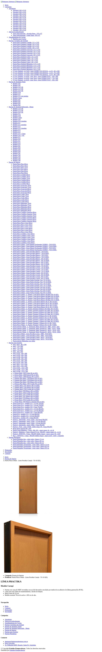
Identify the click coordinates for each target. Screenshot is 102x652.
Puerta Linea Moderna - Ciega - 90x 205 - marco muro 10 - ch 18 (33, 430)
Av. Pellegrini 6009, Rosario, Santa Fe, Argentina (20, 645)
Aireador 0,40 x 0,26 (19, 10)
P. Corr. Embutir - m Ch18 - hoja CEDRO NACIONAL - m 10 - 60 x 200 (36, 71)
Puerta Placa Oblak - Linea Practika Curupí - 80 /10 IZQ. (31, 273)
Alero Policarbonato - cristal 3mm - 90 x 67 (26, 35)
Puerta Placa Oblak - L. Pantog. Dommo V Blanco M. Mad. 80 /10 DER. (36, 321)
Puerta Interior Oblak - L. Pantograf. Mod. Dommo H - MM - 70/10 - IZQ (36, 327)
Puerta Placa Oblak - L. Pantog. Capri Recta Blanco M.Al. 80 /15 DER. (35, 307)
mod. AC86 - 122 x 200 (20, 369)
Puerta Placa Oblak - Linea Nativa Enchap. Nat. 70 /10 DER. (32, 282)
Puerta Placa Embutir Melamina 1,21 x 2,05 (26, 64)
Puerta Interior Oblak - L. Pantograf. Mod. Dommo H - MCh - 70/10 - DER (37, 332)
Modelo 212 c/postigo (19, 128)
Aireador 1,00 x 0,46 (19, 30)
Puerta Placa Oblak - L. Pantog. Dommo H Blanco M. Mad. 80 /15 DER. (36, 314)
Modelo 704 (16, 159)
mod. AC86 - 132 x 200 (20, 371)
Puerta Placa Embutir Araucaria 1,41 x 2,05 (26, 51)
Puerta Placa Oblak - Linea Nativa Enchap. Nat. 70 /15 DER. (32, 285)
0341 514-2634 (9, 643)
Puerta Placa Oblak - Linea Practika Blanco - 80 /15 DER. (31, 264)
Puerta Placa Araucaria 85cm (22, 191)
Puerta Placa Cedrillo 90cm (21, 184)
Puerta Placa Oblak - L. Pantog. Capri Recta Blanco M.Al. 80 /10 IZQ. (35, 302)
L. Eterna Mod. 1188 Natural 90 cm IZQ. (26, 375)
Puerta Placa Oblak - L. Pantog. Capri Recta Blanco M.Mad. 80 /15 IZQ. (36, 298)
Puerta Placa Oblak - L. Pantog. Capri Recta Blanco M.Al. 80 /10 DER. (35, 303)
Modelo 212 (16, 126)
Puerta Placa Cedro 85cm (21, 200)
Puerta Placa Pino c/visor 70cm (22, 225)
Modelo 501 (16, 100)
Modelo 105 (16, 85)
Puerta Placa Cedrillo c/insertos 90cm (24, 221)
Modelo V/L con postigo (20, 96)
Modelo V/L (17, 94)
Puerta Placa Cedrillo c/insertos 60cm (24, 212)
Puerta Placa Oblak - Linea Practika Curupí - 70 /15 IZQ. (31, 269)
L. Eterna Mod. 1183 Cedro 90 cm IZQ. (25, 373)
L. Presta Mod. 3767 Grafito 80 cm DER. (26, 394)
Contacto (7, 453)
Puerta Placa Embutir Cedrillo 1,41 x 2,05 (26, 44)
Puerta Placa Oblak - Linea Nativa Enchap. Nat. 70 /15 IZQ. (32, 284)
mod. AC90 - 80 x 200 (20, 359)
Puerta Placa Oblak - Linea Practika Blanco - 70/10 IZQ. (30, 251)
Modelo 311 (16, 141)
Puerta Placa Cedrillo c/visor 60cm (23, 234)
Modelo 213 (16, 130)
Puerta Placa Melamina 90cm (22, 210)
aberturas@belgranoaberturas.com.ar (16, 641)
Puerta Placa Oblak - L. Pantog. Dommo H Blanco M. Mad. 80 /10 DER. (36, 310)
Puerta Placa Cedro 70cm (21, 194)
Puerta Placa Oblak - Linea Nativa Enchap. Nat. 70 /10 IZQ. (32, 280)
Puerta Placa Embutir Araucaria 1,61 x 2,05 (26, 53)
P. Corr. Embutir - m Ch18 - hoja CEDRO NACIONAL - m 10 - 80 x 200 (36, 75)
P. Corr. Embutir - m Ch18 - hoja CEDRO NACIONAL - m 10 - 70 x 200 (36, 73)
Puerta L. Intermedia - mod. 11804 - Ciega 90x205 (29, 425)
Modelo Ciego (17, 98)
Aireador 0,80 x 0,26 (19, 14)
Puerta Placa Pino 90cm (20, 173)
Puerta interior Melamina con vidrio (24, 341)
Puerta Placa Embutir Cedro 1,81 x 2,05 (25, 62)
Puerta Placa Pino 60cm (20, 164)
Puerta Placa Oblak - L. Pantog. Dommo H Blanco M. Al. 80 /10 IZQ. (35, 316)
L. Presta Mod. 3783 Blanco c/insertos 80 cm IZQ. (29, 402)
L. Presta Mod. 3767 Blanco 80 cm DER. (26, 396)
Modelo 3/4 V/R (18, 91)
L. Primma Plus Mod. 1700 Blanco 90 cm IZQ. (28, 378)
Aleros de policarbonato (12, 621)
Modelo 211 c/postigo (19, 125)
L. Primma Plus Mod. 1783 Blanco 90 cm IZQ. (28, 382)
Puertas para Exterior (11, 632)
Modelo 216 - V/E (18, 135)
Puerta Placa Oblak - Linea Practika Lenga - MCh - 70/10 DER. (33, 339)
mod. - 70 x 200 (18, 346)
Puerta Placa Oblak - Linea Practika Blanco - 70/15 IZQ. (30, 255)
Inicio (6, 5)
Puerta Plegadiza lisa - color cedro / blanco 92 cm (28, 443)
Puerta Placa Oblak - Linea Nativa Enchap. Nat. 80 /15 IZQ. (32, 291)
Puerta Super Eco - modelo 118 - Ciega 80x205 (28, 412)
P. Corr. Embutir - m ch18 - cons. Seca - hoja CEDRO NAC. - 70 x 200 (35, 78)
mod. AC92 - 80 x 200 (20, 362)
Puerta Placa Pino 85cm (20, 171)
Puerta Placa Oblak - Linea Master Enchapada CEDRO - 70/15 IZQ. (34, 248)
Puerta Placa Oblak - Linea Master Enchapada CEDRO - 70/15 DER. (35, 250)
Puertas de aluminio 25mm (13, 626)
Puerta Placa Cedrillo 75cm (21, 178)
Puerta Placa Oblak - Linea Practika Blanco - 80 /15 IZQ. (31, 262)
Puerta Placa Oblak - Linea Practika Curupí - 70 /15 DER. (31, 271)
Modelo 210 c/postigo (19, 121)
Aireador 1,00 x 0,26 (19, 16)
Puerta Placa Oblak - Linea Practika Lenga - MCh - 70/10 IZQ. (32, 337)
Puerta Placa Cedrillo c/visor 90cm (23, 243)
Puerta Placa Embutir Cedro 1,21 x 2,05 (25, 57)
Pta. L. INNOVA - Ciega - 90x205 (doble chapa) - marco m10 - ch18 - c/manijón (38, 436)
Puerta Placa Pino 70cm (20, 166)
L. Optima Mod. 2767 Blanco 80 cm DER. (26, 386)
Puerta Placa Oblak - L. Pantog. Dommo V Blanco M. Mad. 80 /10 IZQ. (35, 319)
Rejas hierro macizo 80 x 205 (22, 428)
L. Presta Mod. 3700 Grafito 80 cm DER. (26, 393)
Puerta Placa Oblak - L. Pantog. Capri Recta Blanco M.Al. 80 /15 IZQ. (35, 305)
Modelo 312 (16, 142)
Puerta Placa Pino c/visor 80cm (22, 228)
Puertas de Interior (10, 459)
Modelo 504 (16, 105)
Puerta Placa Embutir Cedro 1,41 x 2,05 (25, 58)
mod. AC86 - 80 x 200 (20, 357)
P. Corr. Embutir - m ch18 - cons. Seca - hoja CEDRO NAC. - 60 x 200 (35, 76)
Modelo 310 (16, 139)
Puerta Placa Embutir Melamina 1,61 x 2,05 (26, 67)
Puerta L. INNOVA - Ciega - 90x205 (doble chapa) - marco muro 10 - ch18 (36, 434)
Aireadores (8, 619)
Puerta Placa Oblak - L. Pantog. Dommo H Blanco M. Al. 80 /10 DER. (35, 318)
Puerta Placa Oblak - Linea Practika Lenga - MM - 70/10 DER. (33, 335)
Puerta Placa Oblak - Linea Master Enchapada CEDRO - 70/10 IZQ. (34, 244)
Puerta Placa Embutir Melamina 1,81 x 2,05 (26, 69)
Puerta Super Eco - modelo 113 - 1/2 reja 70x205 (28, 403)
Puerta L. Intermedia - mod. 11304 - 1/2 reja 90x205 (29, 421)
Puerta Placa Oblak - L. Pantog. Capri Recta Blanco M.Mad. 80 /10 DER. (36, 296)
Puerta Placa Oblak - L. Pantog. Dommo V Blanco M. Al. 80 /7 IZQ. (34, 323)
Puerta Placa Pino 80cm (20, 169)
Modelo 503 (16, 103)
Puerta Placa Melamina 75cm (22, 205)
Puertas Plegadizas (10, 634)
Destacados (8, 450)
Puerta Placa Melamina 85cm (22, 209)
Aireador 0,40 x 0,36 (19, 17)
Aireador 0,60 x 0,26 (19, 12)
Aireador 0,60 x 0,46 (19, 26)
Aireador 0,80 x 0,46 (19, 28)
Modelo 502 (16, 101)
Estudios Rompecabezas (17, 650)
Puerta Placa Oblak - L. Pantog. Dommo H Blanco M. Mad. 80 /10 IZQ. (35, 309)
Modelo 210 (16, 119)
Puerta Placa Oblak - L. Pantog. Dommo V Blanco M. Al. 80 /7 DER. (35, 325)
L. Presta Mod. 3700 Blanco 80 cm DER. (26, 391)
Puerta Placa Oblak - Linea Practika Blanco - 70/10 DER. (31, 253)
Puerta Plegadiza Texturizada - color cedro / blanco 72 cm (31, 444)
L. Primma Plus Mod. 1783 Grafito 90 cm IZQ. (28, 384)
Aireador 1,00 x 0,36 (19, 23)
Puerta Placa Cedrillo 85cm (21, 182)
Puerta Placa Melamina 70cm (22, 203)
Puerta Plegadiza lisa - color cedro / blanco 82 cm (28, 441)
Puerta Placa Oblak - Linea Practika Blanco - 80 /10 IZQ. (31, 259)
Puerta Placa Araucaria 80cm (22, 189)
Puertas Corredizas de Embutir (14, 625)
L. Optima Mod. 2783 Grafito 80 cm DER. (26, 389)
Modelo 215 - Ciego (19, 134)
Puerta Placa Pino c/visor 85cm (22, 230)
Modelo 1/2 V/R (18, 89)
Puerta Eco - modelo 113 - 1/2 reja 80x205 (26, 414)
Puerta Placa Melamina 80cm (22, 207)
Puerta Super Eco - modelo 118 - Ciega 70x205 (28, 407)
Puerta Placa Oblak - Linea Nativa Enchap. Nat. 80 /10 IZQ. (32, 287)
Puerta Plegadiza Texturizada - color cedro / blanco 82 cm (31, 446)
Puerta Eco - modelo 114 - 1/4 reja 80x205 (26, 416)
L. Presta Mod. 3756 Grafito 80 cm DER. (26, 400)
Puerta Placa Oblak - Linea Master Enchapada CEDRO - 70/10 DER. (35, 246)
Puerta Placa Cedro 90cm (21, 201)
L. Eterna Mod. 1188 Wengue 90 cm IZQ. (26, 377)
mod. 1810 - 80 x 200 (19, 344)
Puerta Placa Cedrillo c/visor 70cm (23, 235)
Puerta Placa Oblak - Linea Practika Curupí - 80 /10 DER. (31, 275)
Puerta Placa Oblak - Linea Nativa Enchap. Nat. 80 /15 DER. (32, 293)
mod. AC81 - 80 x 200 (20, 353)
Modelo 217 (16, 137)
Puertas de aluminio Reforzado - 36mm (17, 628)
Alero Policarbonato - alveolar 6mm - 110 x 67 (27, 33)
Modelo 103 (16, 83)
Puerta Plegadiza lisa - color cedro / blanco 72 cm (28, 439)
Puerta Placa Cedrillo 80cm (21, 180)
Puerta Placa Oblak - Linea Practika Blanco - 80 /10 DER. (31, 260)
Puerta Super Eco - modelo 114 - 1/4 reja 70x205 (28, 405)
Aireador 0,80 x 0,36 (19, 21)
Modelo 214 (16, 132)
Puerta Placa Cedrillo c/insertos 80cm (24, 218)
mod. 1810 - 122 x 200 (20, 364)
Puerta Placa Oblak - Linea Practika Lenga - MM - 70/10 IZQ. (32, 334)
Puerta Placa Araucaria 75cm (22, 187)
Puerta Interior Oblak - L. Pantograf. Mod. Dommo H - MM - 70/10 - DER (36, 328)
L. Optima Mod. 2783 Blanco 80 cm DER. (26, 387)
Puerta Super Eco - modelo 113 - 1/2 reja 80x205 (28, 409)
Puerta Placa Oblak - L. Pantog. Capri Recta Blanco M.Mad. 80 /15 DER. (36, 300)
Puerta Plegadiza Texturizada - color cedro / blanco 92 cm (31, 448)
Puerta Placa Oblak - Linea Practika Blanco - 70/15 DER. (31, 257)
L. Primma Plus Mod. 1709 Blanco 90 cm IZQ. (28, 380)
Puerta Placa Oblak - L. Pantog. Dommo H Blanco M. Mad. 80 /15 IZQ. (35, 312)
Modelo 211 (16, 123)
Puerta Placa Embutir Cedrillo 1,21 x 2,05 (26, 42)
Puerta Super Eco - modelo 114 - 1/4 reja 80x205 (28, 411)
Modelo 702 (16, 155)
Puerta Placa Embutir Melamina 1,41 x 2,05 (26, 66)
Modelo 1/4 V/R (18, 87)
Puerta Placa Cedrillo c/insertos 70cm (24, 214)
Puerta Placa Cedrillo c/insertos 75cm (24, 216)
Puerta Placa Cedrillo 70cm (21, 176)
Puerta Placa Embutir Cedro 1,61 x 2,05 (25, 60)
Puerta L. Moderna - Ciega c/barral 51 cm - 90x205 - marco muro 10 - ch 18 (37, 432)
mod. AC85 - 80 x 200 (20, 355)
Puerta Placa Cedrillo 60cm (21, 175)
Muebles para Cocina (19, 39)
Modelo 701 (16, 153)
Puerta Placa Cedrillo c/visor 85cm (23, 241)
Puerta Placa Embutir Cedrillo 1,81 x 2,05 (26, 48)
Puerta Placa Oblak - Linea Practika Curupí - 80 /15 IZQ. (31, 276)
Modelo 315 (16, 144)
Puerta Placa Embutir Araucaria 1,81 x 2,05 (26, 55)
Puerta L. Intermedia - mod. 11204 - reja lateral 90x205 (30, 419)
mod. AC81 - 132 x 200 (20, 368)
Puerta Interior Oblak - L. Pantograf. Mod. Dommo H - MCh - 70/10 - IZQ (36, 330)
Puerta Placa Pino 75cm (20, 167)
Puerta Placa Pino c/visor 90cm (22, 232)
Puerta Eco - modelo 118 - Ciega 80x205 (25, 418)
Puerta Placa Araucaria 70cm (22, 185)
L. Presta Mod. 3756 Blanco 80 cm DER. (26, 398)
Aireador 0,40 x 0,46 (19, 25)
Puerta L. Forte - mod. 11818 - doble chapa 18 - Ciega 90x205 (32, 427)
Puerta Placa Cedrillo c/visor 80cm (23, 239)
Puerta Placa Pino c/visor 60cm (22, 223)
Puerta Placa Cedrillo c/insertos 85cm (24, 219)
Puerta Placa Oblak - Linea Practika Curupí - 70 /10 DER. (31, 268)
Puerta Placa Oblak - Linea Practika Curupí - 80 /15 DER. (31, 278)
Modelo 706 (16, 160)
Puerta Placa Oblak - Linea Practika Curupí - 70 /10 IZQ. (31, 266)
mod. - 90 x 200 (18, 352)
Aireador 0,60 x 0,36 (19, 19)
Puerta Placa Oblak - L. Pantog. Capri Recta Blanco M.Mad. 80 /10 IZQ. (36, 294)
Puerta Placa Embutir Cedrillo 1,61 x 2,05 (26, 46)
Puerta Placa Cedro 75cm (21, 196)
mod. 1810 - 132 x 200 (20, 366)
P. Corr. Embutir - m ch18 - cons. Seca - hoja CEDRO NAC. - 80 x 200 (35, 80)
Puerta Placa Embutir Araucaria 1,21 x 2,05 (26, 50)
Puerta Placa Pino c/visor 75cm (22, 226)
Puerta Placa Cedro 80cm (21, 198)
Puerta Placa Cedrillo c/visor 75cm (23, 237)
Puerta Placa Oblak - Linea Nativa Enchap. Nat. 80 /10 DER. (32, 289)
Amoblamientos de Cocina (13, 623)
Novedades (8, 452)
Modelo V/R (17, 92)
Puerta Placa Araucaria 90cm (22, 193)
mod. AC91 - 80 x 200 (20, 360)
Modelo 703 (16, 157)
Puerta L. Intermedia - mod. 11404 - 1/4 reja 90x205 (29, 423)
